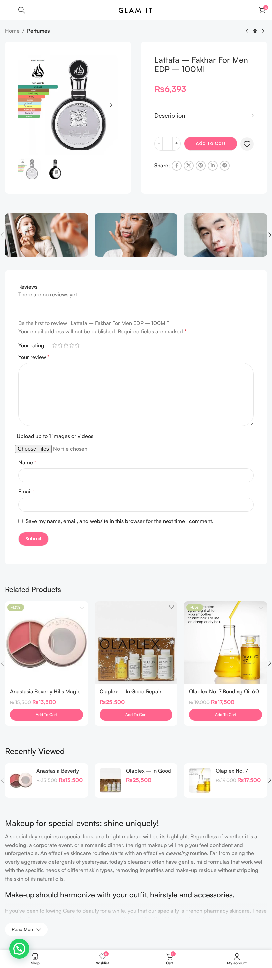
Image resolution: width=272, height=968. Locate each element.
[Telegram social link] (225, 166)
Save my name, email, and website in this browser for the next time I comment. (119, 521)
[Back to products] (255, 31)
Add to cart (211, 143)
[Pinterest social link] (201, 166)
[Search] (21, 10)
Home (12, 30)
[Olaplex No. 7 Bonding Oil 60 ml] (200, 780)
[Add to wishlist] (247, 144)
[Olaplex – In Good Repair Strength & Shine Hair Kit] (136, 642)
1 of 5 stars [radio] (54, 345)
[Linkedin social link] (213, 166)
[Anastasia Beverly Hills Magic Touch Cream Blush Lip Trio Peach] (21, 780)
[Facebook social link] (177, 166)
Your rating (31, 345)
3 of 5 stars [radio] (66, 345)
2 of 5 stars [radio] (60, 345)
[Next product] (263, 31)
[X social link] (189, 166)
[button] (25, 105)
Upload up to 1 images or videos (55, 436)
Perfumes (38, 30)
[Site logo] (136, 9)
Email (26, 491)
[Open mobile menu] (8, 10)
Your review (34, 357)
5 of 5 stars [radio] (77, 345)
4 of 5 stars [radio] (71, 345)
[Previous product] (247, 31)
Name (27, 462)
